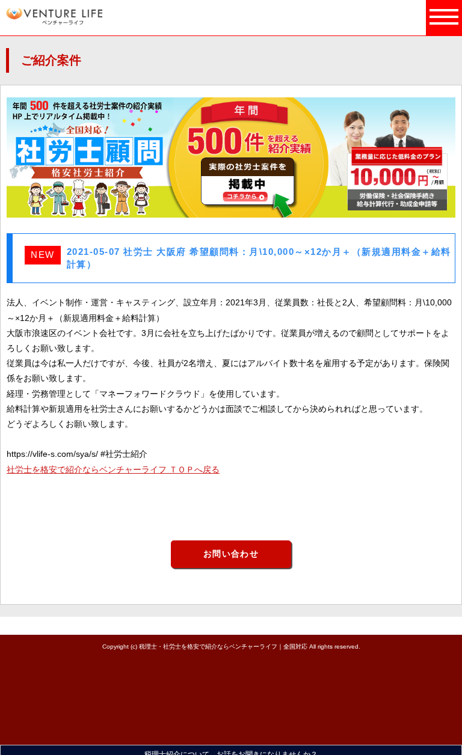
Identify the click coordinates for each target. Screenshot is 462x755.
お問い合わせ (231, 553)
